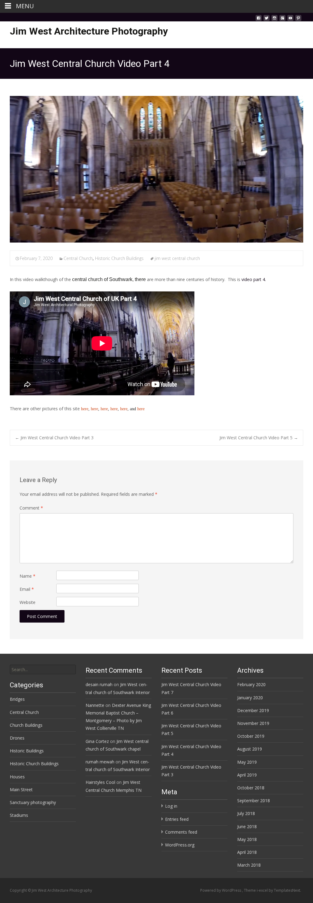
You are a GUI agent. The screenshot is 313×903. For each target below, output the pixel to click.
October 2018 (250, 788)
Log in (171, 806)
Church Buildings (26, 725)
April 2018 (247, 852)
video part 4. (253, 279)
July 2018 (246, 813)
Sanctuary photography (33, 802)
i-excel (263, 890)
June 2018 (247, 826)
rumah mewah (100, 762)
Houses (17, 777)
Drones (17, 738)
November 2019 (253, 723)
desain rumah (99, 684)
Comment (31, 508)
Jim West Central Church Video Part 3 (54, 438)
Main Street (21, 789)
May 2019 (247, 762)
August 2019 (249, 749)
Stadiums (19, 815)
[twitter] (266, 20)
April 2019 (247, 775)
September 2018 (253, 800)
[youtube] (290, 20)
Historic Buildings (27, 751)
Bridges (17, 699)
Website (27, 602)
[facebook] (259, 20)
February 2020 (251, 684)
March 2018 (249, 865)
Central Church (78, 258)
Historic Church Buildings (119, 258)
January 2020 (250, 697)
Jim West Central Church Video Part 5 (258, 438)
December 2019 (253, 710)
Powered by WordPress (221, 890)
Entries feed (177, 819)
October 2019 (250, 736)
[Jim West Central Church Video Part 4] (156, 169)
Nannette (95, 705)
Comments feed (181, 832)
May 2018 (247, 839)
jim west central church (177, 258)
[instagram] (274, 20)
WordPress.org (179, 845)
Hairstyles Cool (100, 782)
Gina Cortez (97, 741)
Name (27, 576)
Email (27, 589)
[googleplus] (282, 20)
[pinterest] (298, 20)
